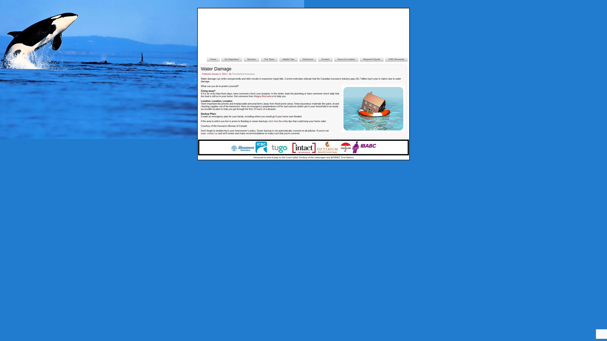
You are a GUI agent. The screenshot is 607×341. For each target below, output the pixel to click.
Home (213, 59)
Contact (325, 59)
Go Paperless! (232, 59)
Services (251, 59)
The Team (269, 59)
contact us (212, 133)
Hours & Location (346, 59)
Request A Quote (371, 59)
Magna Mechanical (264, 96)
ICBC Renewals (396, 59)
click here (273, 121)
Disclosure (308, 59)
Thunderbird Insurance (243, 74)
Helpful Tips (288, 59)
